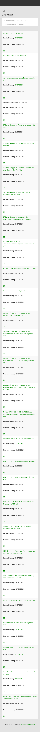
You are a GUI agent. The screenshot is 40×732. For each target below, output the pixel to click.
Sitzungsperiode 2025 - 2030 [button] (14, 20)
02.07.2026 (19, 630)
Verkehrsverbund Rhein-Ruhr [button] (14, 24)
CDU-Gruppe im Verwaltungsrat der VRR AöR (19, 461)
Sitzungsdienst (28, 724)
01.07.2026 (19, 654)
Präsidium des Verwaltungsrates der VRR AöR (19, 268)
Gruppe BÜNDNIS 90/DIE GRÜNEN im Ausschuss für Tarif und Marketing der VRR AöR (18, 360)
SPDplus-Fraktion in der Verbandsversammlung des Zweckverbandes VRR (19, 244)
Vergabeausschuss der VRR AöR (14, 56)
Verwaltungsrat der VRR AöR (13, 33)
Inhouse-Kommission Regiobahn (14, 291)
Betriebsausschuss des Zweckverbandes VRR (19, 600)
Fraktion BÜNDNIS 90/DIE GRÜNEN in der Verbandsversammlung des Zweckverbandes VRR (19, 414)
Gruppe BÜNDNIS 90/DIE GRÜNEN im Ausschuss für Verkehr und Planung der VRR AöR (19, 333)
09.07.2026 (19, 38)
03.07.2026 (19, 443)
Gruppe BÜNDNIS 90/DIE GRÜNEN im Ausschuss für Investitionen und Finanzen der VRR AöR (19, 387)
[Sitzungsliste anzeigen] (4, 51)
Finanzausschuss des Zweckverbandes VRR (18, 439)
